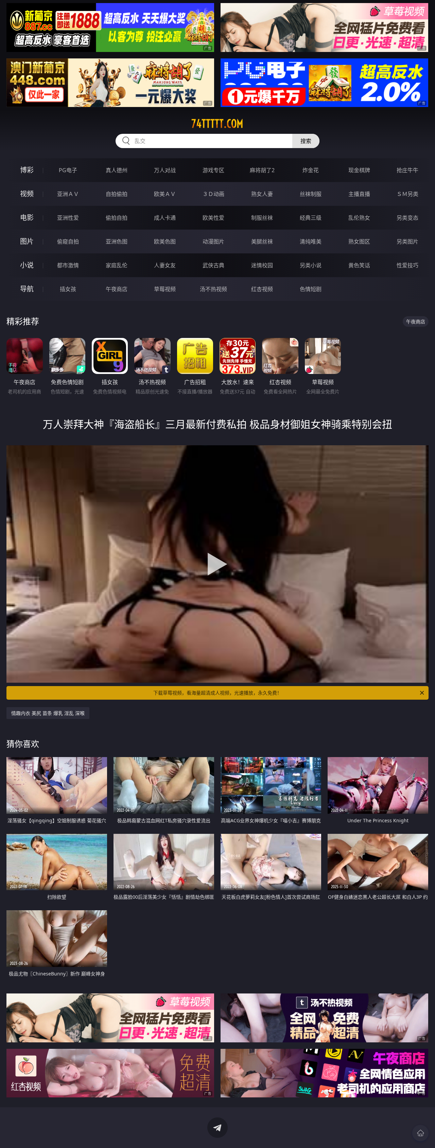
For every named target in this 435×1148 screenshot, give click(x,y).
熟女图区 (359, 241)
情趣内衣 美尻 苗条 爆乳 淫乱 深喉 (48, 713)
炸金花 (310, 170)
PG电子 (68, 170)
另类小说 (310, 265)
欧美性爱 (213, 217)
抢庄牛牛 (407, 170)
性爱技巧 (407, 265)
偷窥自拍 (68, 241)
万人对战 (165, 170)
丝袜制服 (310, 194)
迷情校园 (262, 265)
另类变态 (407, 217)
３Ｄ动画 (213, 194)
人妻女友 (165, 265)
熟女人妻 (262, 194)
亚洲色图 (116, 241)
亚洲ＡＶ (68, 194)
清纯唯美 (310, 241)
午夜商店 (116, 289)
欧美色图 (165, 241)
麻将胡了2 (262, 170)
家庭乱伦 (116, 265)
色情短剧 (310, 289)
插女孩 (68, 289)
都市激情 (68, 265)
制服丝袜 (262, 217)
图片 (27, 241)
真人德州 (116, 170)
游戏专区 (213, 170)
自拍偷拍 (116, 194)
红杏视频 (262, 289)
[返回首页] (420, 1133)
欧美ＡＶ (165, 194)
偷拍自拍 (116, 217)
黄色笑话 (359, 265)
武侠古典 (213, 265)
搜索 (305, 141)
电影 (27, 217)
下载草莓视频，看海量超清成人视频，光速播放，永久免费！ (217, 692)
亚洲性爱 (68, 217)
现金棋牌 (359, 170)
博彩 (27, 170)
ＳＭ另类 (407, 194)
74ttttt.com (217, 123)
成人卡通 (165, 217)
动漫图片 (213, 241)
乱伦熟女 (359, 217)
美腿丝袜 (262, 241)
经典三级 (310, 217)
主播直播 (359, 194)
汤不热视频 (213, 289)
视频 (27, 193)
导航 (27, 288)
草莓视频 (165, 289)
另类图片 (407, 241)
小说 (27, 265)
